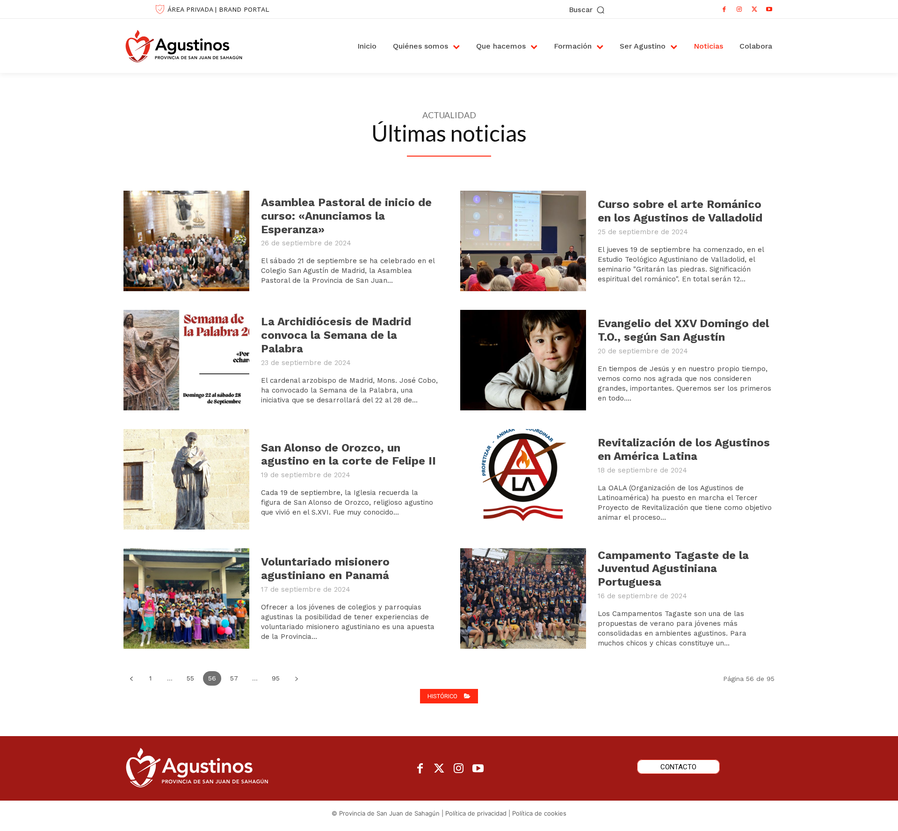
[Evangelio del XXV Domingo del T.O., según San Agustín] (523, 360)
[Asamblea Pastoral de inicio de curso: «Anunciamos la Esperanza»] (186, 241)
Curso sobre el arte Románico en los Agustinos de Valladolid (680, 211)
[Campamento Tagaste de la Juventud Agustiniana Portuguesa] (523, 598)
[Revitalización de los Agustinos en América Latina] (523, 479)
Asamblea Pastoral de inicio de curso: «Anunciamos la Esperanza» (346, 216)
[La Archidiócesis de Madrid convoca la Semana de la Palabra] (186, 360)
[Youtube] (769, 9)
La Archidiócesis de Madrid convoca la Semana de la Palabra (336, 335)
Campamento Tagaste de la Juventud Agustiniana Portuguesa (673, 569)
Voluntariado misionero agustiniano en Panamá (325, 568)
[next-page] (296, 678)
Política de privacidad (476, 813)
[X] (754, 9)
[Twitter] (439, 769)
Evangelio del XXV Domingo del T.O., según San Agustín (683, 330)
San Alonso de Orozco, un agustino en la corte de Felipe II (348, 454)
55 (190, 678)
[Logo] (193, 46)
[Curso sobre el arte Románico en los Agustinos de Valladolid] (523, 241)
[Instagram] (739, 9)
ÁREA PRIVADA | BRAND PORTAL (218, 9)
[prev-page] (131, 678)
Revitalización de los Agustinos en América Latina (684, 449)
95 (276, 678)
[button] (587, 10)
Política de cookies (539, 813)
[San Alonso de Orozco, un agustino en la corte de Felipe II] (186, 479)
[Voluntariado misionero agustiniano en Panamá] (186, 598)
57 (234, 678)
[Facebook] (724, 9)
